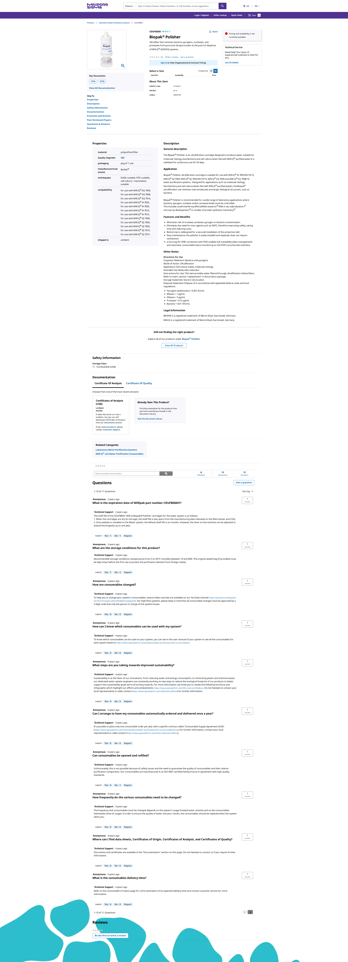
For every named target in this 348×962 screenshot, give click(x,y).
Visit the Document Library (149, 418)
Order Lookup (220, 15)
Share (215, 31)
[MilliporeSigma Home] (97, 6)
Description (93, 103)
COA (93, 81)
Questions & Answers (98, 124)
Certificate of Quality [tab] (139, 383)
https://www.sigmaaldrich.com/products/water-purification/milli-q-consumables (152, 642)
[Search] (222, 6)
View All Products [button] (174, 345)
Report (128, 535)
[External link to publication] (217, 206)
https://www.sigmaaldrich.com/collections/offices (154, 691)
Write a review (171, 57)
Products (90, 23)
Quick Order (236, 15)
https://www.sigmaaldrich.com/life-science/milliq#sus (178, 688)
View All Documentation (102, 88)
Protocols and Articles (99, 115)
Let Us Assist (231, 62)
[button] (201, 15)
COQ (102, 81)
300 (122, 157)
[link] (100, 466)
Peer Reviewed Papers (99, 119)
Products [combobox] (129, 6)
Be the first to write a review (111, 936)
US (247, 6)
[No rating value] (155, 57)
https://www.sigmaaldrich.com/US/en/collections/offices (152, 733)
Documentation (95, 111)
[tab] (93, 23)
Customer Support (111, 429)
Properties (92, 99)
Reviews (91, 128)
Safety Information (97, 107)
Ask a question (187, 57)
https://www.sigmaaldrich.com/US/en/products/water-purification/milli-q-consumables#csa (136, 729)
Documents (109, 422)
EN (256, 6)
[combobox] (174, 6)
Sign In (164, 62)
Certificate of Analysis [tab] (108, 383)
